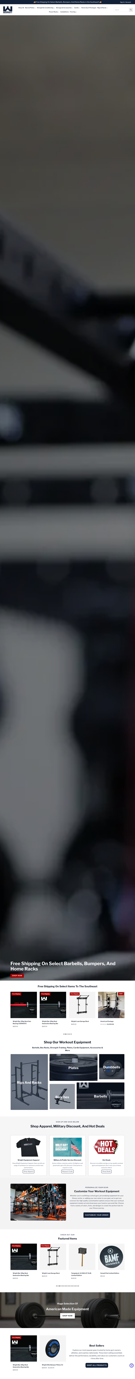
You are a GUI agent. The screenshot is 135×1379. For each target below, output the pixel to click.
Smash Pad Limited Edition (100, 1273)
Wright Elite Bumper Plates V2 (52, 1365)
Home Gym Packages (88, 8)
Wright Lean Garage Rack (75, 1021)
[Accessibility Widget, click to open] (131, 1365)
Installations (64, 12)
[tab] (63, 1034)
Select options (14, 1029)
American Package (102, 1021)
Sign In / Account (125, 2)
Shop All (21, 8)
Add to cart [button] (100, 1027)
